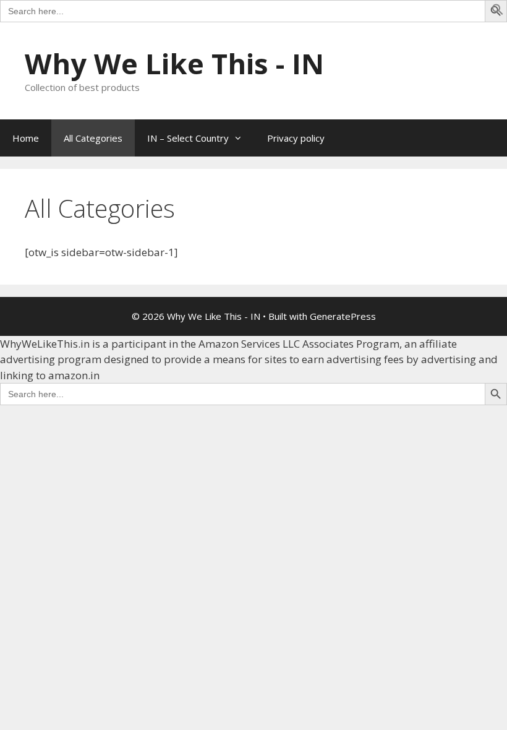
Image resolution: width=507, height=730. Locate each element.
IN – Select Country (188, 138)
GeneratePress (343, 316)
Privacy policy (296, 138)
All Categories (93, 138)
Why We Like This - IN (174, 63)
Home (25, 138)
